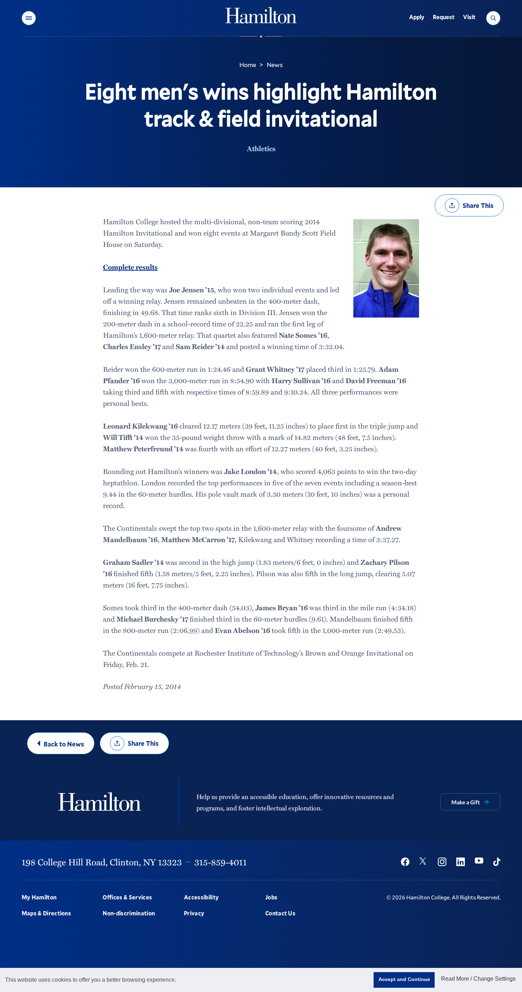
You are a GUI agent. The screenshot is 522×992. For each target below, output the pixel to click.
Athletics (261, 148)
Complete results (130, 266)
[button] (29, 18)
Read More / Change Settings (478, 979)
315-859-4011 (220, 861)
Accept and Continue (404, 979)
